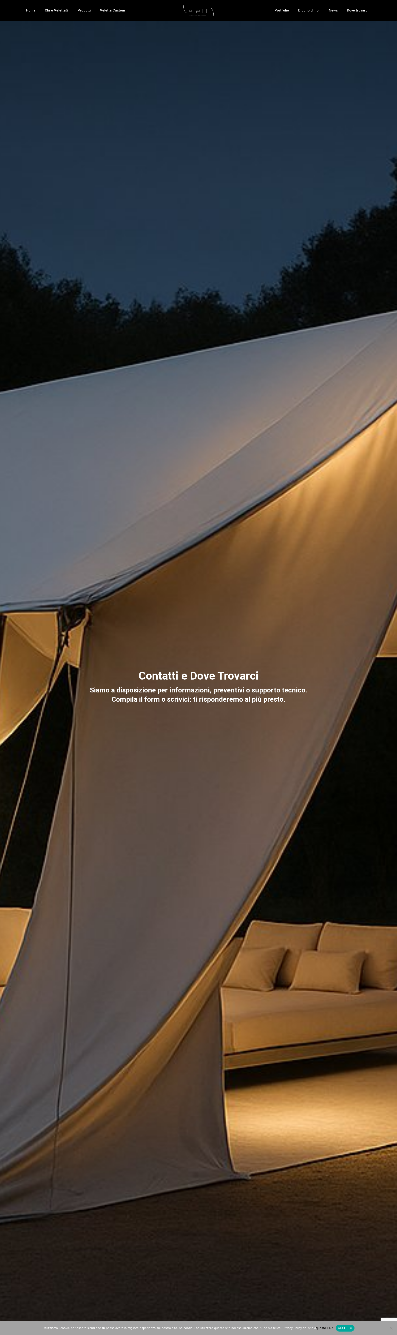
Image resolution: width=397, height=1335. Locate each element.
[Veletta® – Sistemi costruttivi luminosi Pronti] (198, 10)
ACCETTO (345, 1328)
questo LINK (324, 1328)
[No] (391, 1328)
